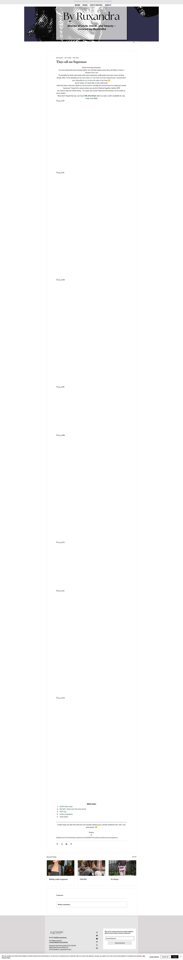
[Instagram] (97, 948)
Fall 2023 (83, 879)
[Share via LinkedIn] (66, 844)
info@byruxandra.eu (60, 937)
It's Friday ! (115, 879)
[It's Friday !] (122, 868)
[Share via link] (71, 844)
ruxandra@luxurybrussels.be (58, 942)
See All (134, 856)
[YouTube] (97, 939)
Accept (175, 957)
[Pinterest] (97, 942)
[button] (134, 42)
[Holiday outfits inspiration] (60, 868)
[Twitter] (97, 936)
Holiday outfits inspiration (58, 879)
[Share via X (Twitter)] (62, 844)
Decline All (165, 957)
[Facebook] (97, 932)
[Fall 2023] (91, 868)
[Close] (181, 956)
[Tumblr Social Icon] (97, 945)
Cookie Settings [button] (154, 957)
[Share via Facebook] (57, 844)
